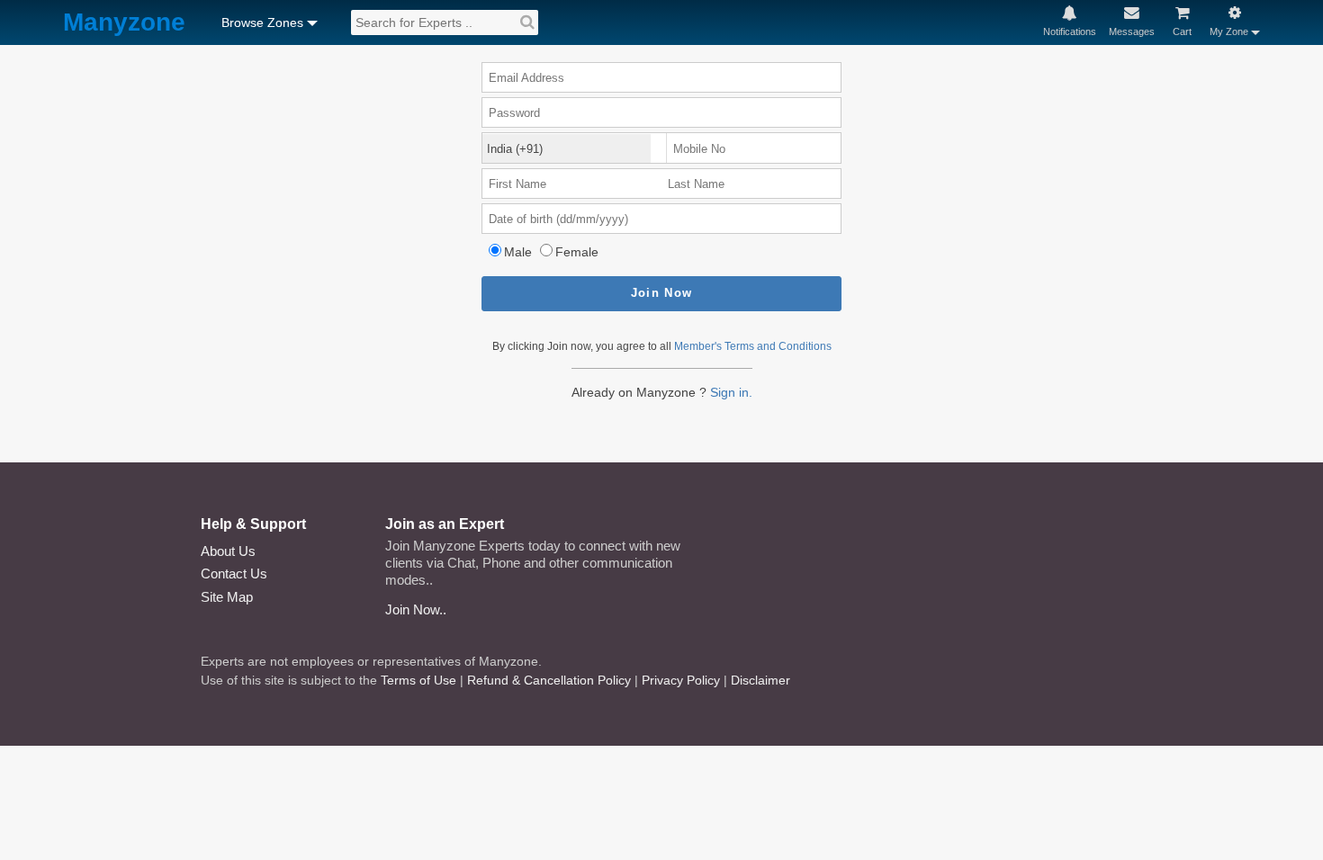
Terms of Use (418, 680)
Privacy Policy (681, 680)
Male (518, 252)
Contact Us (234, 573)
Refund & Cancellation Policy (549, 680)
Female (576, 252)
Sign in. (731, 392)
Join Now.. (415, 609)
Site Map (227, 597)
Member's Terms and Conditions (753, 346)
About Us (228, 551)
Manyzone (124, 22)
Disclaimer (760, 680)
